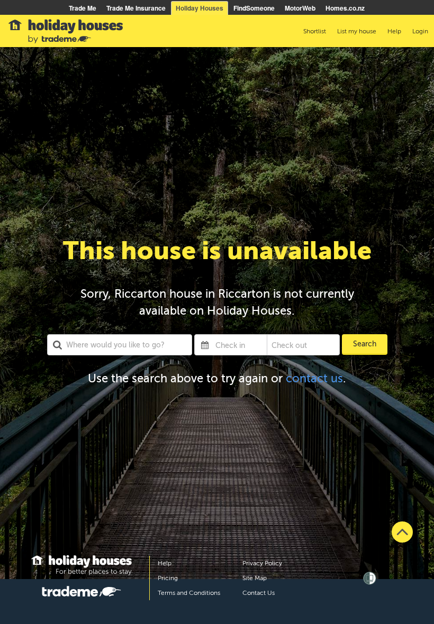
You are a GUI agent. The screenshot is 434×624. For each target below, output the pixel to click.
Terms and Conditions (189, 593)
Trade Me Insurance (136, 8)
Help (164, 563)
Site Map (254, 578)
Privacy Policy (262, 563)
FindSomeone (254, 8)
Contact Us (258, 593)
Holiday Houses (199, 8)
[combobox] (120, 344)
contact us (314, 378)
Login (420, 31)
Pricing (168, 578)
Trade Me (82, 8)
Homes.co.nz (345, 8)
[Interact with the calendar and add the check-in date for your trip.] (204, 345)
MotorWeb (300, 8)
